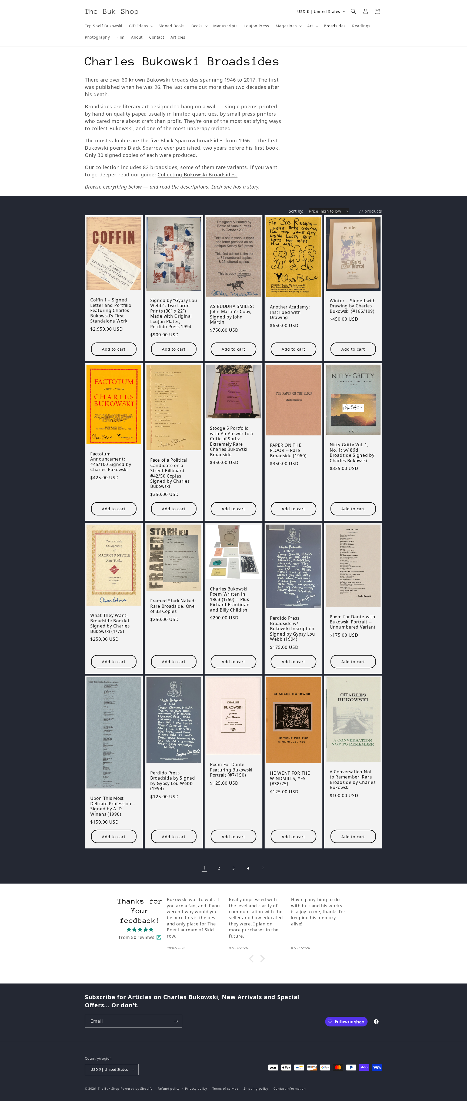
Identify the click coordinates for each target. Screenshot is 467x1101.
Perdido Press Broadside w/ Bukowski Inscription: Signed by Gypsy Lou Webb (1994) (293, 629)
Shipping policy (255, 1088)
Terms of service (225, 1088)
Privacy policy (196, 1088)
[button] (140, 26)
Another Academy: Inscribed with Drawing (290, 312)
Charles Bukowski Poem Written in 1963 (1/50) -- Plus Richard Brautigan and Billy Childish (229, 599)
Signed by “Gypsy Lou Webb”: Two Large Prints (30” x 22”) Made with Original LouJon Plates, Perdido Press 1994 (173, 314)
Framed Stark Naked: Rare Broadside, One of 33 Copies (173, 606)
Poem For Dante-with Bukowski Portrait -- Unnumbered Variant (353, 622)
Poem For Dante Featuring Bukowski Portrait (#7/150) (231, 770)
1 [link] (204, 868)
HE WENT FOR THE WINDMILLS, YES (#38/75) (290, 778)
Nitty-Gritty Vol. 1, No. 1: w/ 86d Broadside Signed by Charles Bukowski (352, 452)
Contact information (289, 1088)
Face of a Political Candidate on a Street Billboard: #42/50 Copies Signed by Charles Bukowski (169, 473)
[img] (140, 930)
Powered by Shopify (137, 1088)
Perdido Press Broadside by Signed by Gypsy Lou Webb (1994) (172, 780)
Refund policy (169, 1088)
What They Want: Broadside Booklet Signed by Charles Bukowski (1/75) (109, 623)
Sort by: (296, 211)
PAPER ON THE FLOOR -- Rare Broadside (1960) (288, 450)
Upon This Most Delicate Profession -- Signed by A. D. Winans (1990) (113, 806)
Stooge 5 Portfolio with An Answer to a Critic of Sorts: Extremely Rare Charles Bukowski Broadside (231, 441)
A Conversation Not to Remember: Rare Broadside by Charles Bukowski (352, 779)
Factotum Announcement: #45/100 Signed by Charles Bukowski (110, 461)
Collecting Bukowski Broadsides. (198, 174)
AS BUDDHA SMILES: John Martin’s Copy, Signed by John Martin (232, 314)
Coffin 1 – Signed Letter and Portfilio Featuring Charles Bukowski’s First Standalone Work (110, 310)
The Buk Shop (108, 1088)
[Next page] (263, 868)
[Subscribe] (176, 1021)
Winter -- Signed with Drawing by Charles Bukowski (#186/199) (353, 306)
